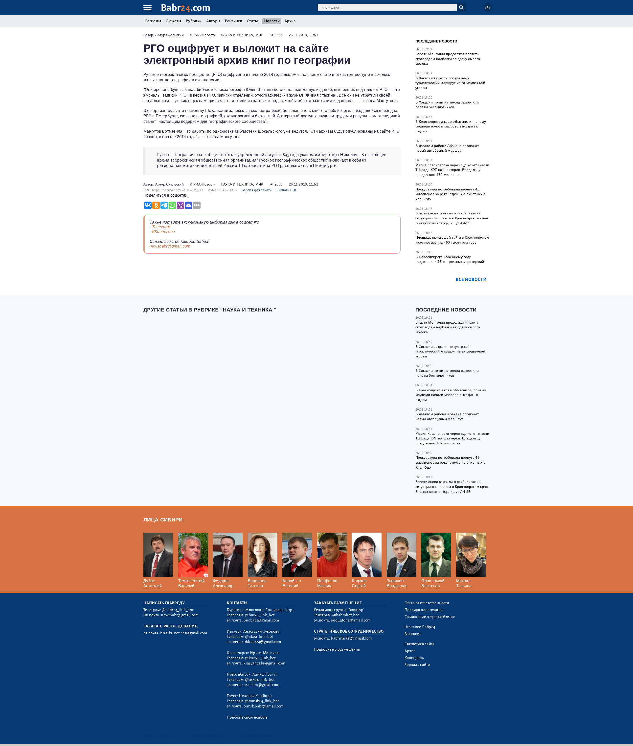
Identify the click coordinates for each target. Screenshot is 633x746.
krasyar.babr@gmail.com (264, 663)
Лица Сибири (163, 519)
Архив (290, 21)
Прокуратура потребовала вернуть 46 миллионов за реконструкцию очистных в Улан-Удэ (450, 194)
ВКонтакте (163, 231)
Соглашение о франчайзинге (430, 617)
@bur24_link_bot (259, 615)
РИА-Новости (204, 35)
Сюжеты (173, 21)
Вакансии (413, 634)
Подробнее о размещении (337, 649)
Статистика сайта (420, 644)
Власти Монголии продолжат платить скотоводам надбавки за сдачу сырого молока (447, 58)
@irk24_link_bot (259, 637)
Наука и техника (237, 35)
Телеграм (161, 227)
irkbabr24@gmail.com (262, 642)
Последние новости (436, 41)
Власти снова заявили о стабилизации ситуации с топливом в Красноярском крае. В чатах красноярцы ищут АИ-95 (452, 218)
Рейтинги (233, 21)
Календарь (414, 658)
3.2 (173, 736)
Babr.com (185, 8)
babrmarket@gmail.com (351, 638)
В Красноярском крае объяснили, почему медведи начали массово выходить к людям (450, 126)
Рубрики (194, 21)
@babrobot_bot (345, 615)
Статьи (253, 21)
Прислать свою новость (247, 717)
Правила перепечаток (424, 610)
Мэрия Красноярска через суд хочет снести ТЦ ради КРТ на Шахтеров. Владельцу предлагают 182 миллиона (452, 170)
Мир (259, 35)
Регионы (153, 21)
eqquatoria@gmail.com (350, 620)
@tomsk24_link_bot (262, 701)
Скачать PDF (286, 190)
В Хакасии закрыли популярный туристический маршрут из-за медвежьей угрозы (450, 83)
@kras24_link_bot (260, 658)
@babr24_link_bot (177, 610)
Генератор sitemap (256, 736)
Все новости (471, 279)
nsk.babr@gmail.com (261, 685)
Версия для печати (256, 190)
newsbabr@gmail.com (170, 246)
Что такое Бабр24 (420, 627)
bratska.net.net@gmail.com (183, 633)
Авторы (213, 21)
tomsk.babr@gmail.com (263, 706)
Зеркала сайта (417, 665)
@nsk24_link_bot (259, 680)
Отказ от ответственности (427, 603)
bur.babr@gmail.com (261, 620)
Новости (272, 21)
